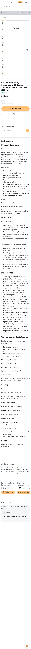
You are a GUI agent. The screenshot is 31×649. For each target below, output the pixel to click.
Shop (2, 13)
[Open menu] (6, 2)
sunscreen (24, 159)
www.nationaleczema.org (12, 195)
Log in (20, 2)
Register (26, 2)
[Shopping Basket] (15, 2)
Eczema (12, 193)
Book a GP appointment (16, 13)
